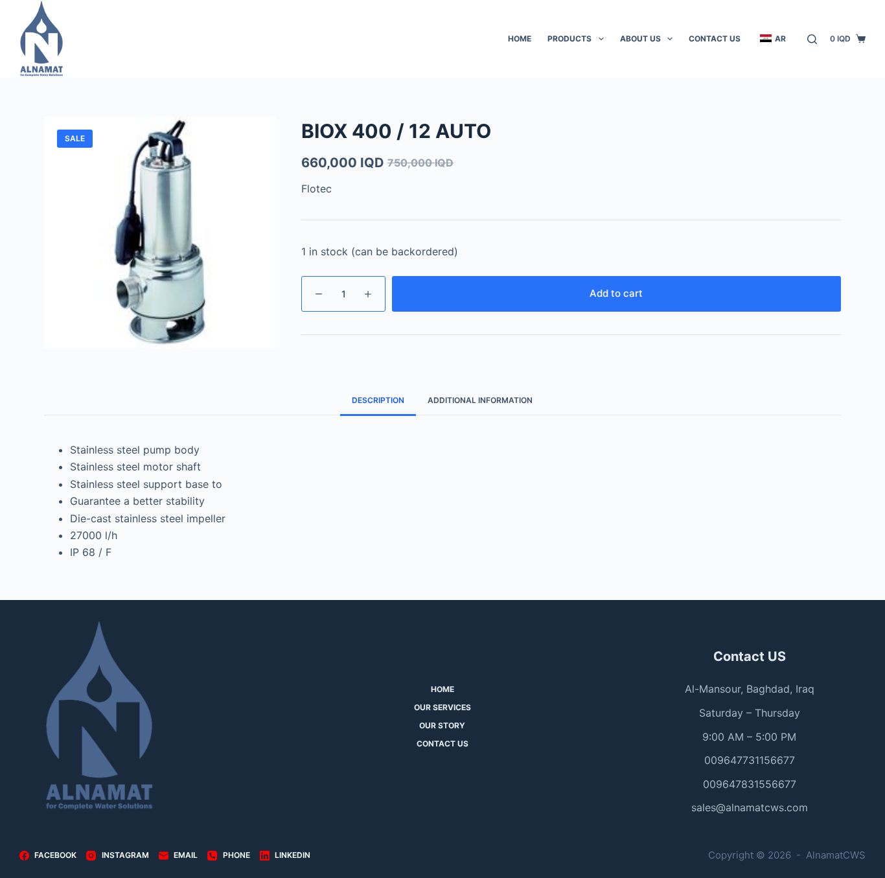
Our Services (442, 707)
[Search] (812, 39)
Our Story (442, 725)
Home (519, 38)
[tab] (378, 401)
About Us (640, 38)
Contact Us (715, 38)
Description (378, 400)
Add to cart (616, 293)
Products (569, 38)
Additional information (480, 400)
